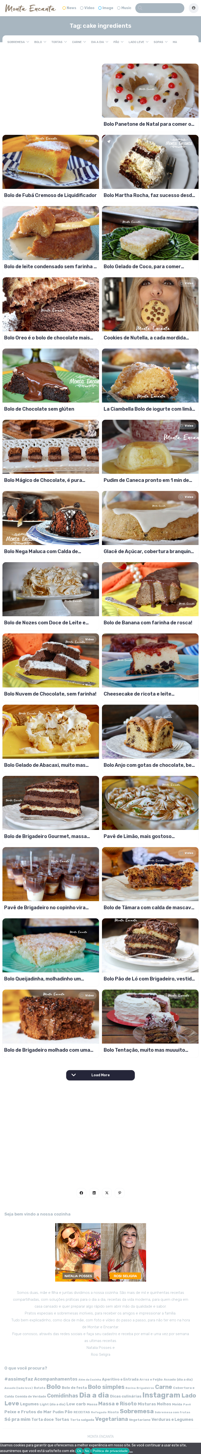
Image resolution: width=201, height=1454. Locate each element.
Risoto (113, 1412)
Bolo (38, 42)
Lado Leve (136, 42)
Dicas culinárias (125, 1396)
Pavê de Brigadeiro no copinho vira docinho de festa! (45, 907)
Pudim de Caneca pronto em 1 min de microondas (146, 480)
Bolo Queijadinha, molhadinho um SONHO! (42, 979)
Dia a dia (97, 42)
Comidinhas (62, 1396)
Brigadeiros (145, 1388)
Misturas (147, 1404)
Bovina (131, 1388)
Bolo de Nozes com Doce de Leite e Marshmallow (45, 623)
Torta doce (42, 1419)
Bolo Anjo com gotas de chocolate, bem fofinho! (150, 765)
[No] (131, 1452)
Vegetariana (111, 1419)
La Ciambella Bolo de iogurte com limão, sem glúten (150, 409)
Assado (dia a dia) (178, 1379)
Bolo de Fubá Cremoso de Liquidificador (50, 195)
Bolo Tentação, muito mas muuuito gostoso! (144, 1050)
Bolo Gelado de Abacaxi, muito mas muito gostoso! (45, 765)
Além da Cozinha (89, 1379)
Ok (79, 1451)
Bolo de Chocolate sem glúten (39, 409)
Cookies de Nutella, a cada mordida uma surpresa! (145, 338)
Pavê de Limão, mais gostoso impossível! (138, 836)
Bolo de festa (74, 1387)
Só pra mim (17, 1419)
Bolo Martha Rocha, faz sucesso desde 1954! (149, 195)
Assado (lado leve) (18, 1388)
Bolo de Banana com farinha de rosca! (148, 623)
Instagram (161, 1395)
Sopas (158, 42)
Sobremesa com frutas (172, 1412)
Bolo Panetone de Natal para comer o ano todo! (147, 124)
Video (89, 8)
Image (107, 8)
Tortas (57, 42)
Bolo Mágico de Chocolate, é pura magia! (43, 480)
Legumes (29, 1404)
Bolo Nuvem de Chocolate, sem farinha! (50, 694)
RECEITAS (82, 1412)
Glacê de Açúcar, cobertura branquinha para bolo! (150, 551)
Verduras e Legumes (172, 1419)
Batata (39, 1388)
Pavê (187, 1404)
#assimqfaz (18, 1379)
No (87, 1451)
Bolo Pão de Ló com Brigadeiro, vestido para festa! (149, 979)
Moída (177, 1404)
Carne (77, 42)
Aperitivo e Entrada (120, 1379)
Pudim (58, 1412)
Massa (92, 1404)
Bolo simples (106, 1387)
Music (126, 8)
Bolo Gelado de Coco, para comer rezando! (142, 266)
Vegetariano (140, 1420)
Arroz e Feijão (151, 1379)
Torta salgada (82, 1420)
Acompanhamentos (55, 1379)
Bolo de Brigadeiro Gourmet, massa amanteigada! (45, 836)
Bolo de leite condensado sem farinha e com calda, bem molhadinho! (50, 266)
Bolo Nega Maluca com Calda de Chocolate (41, 551)
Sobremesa (16, 42)
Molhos (164, 1404)
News (71, 8)
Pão (116, 42)
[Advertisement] (100, 1132)
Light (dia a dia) (52, 1404)
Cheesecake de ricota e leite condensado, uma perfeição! (137, 694)
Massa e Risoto (117, 1404)
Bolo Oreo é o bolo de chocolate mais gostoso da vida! (47, 338)
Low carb (76, 1403)
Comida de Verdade (30, 1396)
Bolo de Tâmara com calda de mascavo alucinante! (149, 907)
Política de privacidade (110, 1451)
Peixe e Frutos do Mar (28, 1411)
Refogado (99, 1412)
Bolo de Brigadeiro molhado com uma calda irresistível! (47, 1050)
